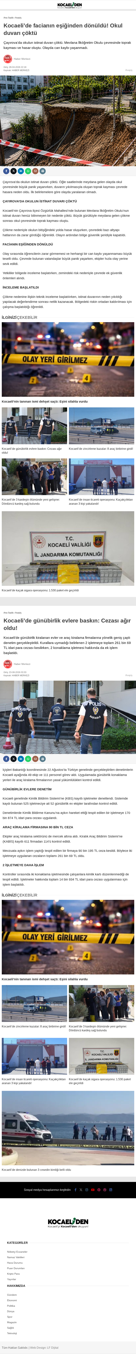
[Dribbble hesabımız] (104, 1190)
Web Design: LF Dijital (44, 1347)
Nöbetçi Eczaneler (17, 1251)
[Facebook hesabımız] (75, 1190)
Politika (11, 1305)
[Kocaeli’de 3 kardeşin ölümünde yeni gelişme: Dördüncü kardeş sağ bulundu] (34, 476)
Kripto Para (13, 1273)
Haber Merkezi (22, 58)
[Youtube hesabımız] (93, 1190)
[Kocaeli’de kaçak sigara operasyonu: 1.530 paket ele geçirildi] (68, 548)
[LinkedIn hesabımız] (110, 1190)
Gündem (12, 1294)
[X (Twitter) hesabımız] (81, 1190)
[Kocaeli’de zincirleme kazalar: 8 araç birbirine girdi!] (101, 425)
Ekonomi (12, 1300)
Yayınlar (11, 1279)
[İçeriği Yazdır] (42, 171)
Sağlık (10, 1327)
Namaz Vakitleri (15, 1257)
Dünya (10, 1311)
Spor (9, 1316)
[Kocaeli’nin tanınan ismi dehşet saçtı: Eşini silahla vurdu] (68, 359)
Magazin (12, 1322)
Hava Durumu (15, 1262)
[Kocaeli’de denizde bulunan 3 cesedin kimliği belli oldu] (68, 1128)
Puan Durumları (16, 1268)
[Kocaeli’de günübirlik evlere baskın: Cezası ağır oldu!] (34, 425)
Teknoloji (12, 1333)
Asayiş (128, 70)
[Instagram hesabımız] (86, 1190)
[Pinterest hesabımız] (98, 1190)
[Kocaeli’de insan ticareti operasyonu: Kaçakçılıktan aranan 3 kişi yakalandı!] (101, 476)
